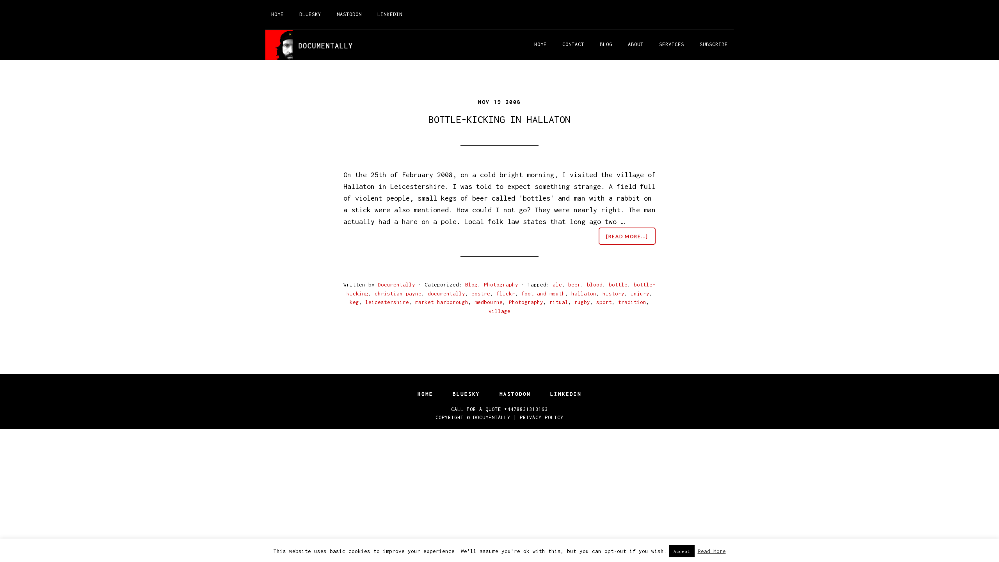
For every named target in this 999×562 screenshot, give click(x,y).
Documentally (491, 417)
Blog (471, 284)
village (499, 311)
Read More (712, 551)
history (613, 293)
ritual (558, 302)
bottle (618, 284)
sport (604, 302)
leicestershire (387, 302)
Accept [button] (682, 551)
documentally (446, 293)
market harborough (441, 302)
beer (574, 284)
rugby (582, 302)
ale (557, 284)
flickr (505, 293)
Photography (501, 284)
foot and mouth (543, 293)
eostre (480, 293)
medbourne (489, 302)
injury (640, 293)
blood (595, 284)
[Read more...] (631, 239)
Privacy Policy (541, 417)
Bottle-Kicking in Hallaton (499, 119)
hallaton (583, 293)
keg (354, 302)
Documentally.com (335, 45)
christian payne (398, 293)
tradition (632, 302)
